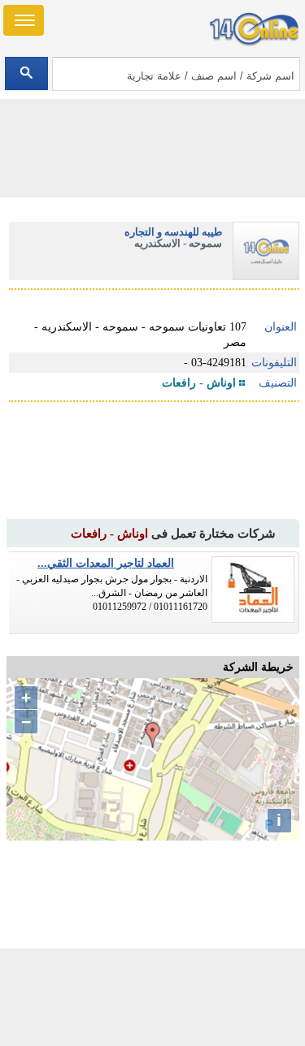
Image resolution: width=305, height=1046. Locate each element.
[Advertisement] (153, 997)
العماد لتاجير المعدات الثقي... (105, 563)
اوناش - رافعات (199, 383)
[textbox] (176, 74)
